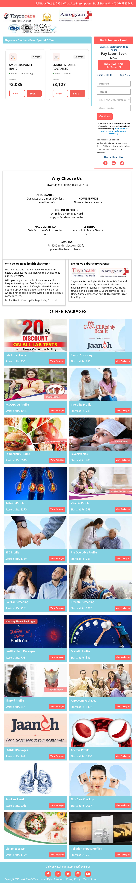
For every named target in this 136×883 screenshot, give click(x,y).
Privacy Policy (73, 879)
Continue (104, 116)
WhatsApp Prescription (77, 3)
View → (17, 93)
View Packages (57, 361)
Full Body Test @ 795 (47, 3)
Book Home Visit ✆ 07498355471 (113, 3)
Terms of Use (89, 879)
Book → (34, 93)
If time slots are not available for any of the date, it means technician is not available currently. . (114, 128)
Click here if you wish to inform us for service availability (115, 131)
